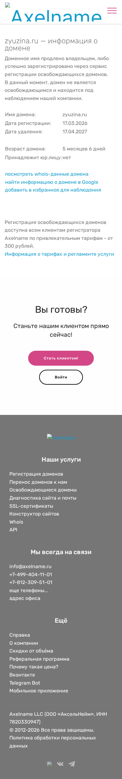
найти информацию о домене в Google (51, 182)
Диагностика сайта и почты (42, 498)
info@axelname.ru (30, 566)
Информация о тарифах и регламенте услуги (59, 254)
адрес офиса (24, 598)
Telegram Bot (24, 683)
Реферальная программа (39, 659)
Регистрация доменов (36, 474)
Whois (16, 522)
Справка (19, 635)
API (13, 530)
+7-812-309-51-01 (30, 582)
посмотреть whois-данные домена (47, 174)
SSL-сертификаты (31, 506)
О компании (23, 643)
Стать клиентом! (61, 358)
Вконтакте (22, 675)
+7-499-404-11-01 (30, 574)
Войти (61, 377)
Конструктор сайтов (34, 514)
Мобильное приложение (38, 691)
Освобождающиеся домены (43, 490)
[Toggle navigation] (112, 10)
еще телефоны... (28, 590)
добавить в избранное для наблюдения (53, 190)
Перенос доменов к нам (38, 482)
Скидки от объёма (31, 651)
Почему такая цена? (33, 667)
